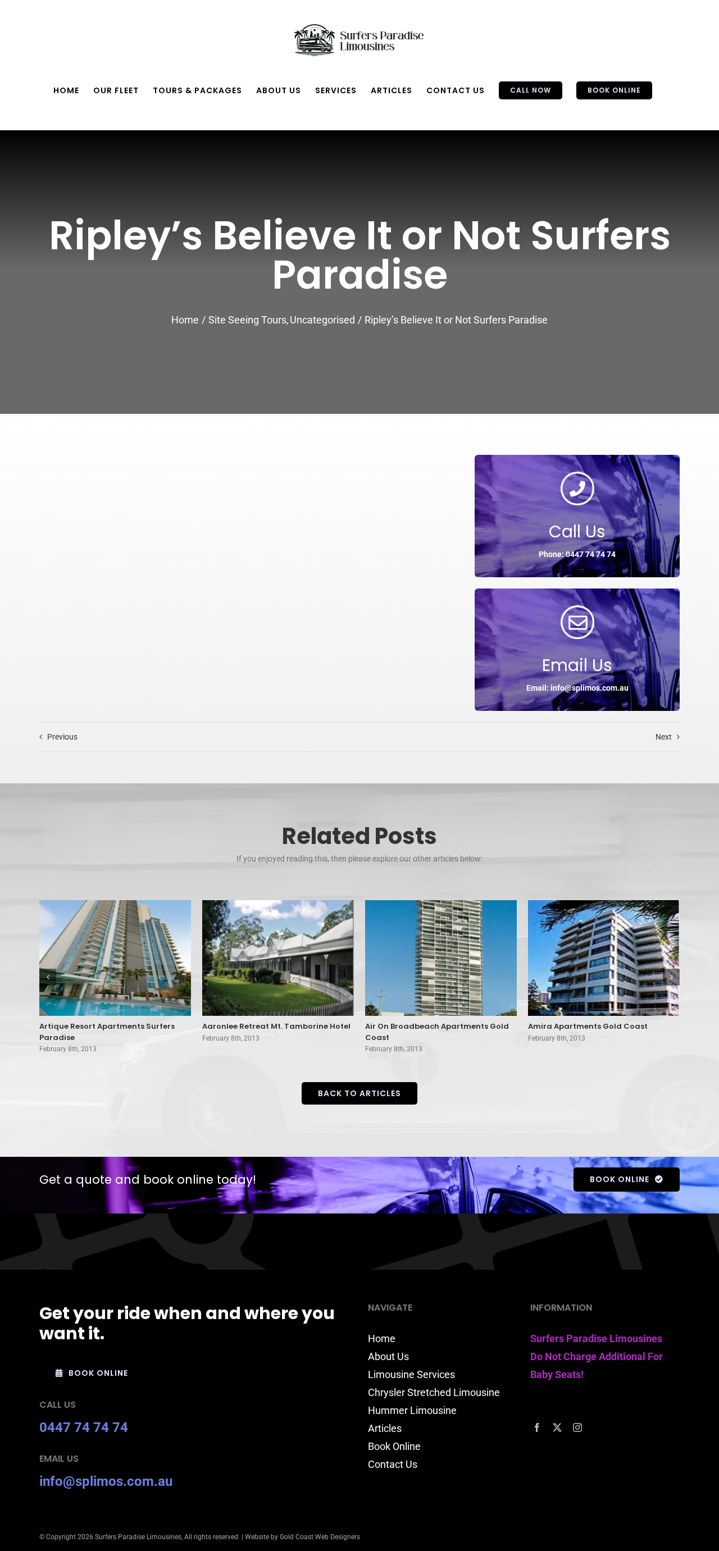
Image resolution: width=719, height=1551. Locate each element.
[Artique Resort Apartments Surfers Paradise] (115, 958)
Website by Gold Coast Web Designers (302, 1537)
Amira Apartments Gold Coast (588, 1026)
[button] (47, 977)
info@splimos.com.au (105, 1481)
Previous (62, 736)
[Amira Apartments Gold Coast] (604, 958)
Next (664, 736)
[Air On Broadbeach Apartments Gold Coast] (441, 958)
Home (381, 1338)
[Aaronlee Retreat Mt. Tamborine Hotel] (278, 958)
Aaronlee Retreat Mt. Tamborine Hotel (276, 1026)
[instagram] (577, 1427)
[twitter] (557, 1427)
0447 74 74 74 (83, 1427)
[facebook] (537, 1427)
